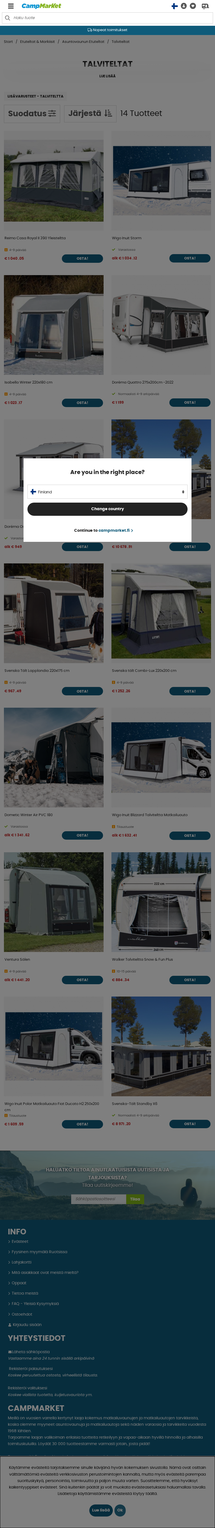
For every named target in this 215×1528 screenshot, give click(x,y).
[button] (182, 6)
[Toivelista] (191, 6)
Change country (107, 509)
